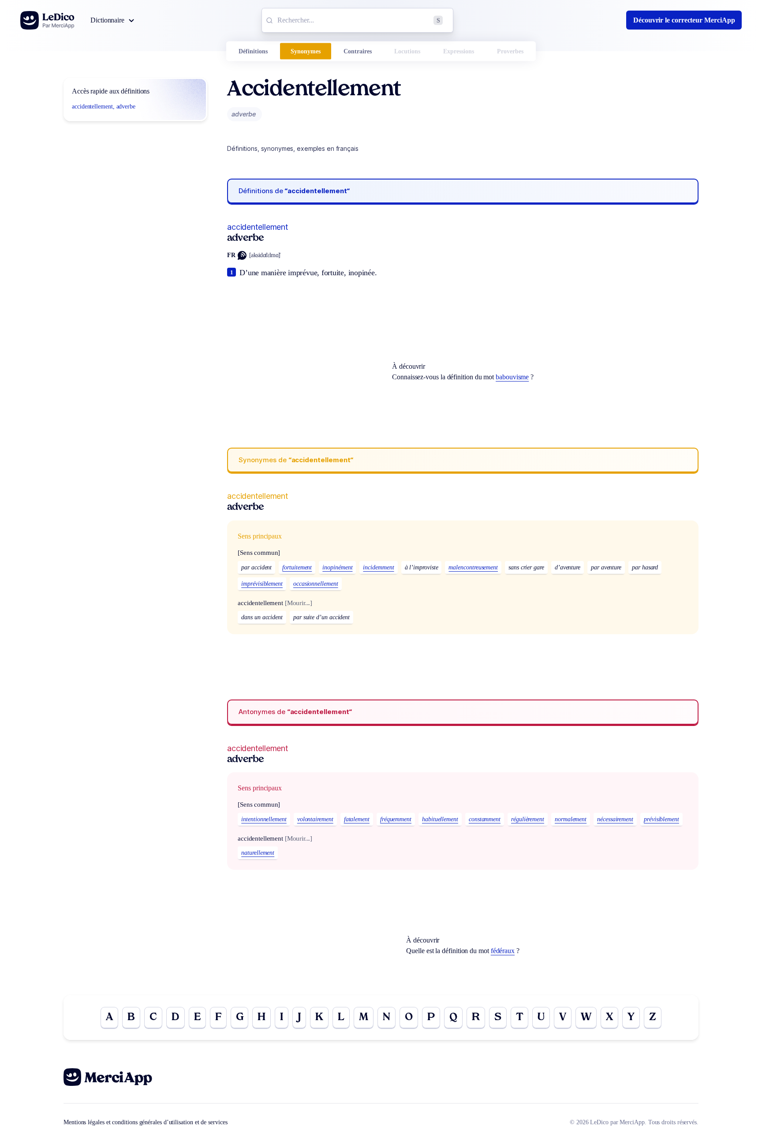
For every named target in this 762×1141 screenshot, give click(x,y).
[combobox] (357, 20)
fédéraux (503, 950)
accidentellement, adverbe (103, 106)
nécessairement (615, 819)
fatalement (357, 819)
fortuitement (297, 567)
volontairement (315, 819)
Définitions (253, 51)
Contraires (358, 51)
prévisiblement (661, 819)
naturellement (257, 852)
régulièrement (527, 819)
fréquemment (395, 819)
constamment (485, 819)
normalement (570, 819)
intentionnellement (264, 819)
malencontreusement (473, 567)
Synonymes (306, 51)
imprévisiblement (262, 583)
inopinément (337, 567)
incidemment (378, 567)
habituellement (440, 819)
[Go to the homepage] (47, 20)
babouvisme (512, 377)
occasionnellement (315, 583)
